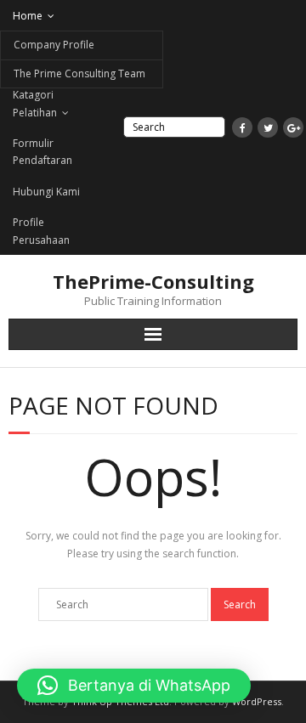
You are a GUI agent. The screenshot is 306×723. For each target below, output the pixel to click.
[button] (134, 686)
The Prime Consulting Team (79, 73)
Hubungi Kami (46, 191)
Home (27, 15)
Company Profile (54, 44)
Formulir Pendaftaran (42, 151)
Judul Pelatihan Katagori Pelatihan (48, 95)
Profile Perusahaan (41, 230)
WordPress (256, 701)
